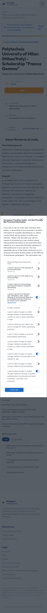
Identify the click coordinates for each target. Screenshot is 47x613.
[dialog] (23, 306)
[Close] (42, 220)
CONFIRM (14, 390)
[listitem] (23, 262)
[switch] (38, 268)
